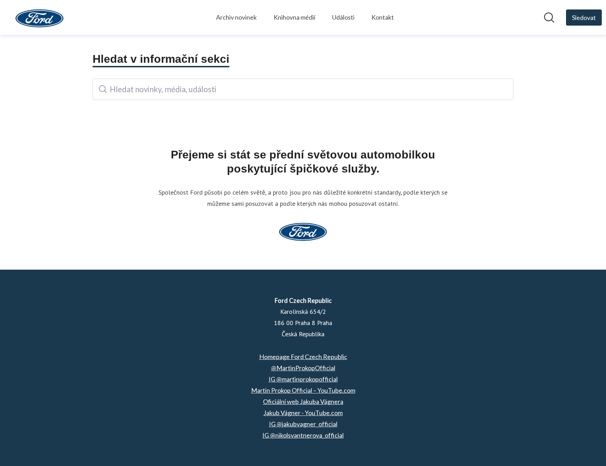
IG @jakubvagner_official (303, 424)
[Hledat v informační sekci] (549, 17)
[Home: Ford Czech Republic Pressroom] (39, 17)
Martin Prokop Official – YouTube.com (303, 390)
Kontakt (382, 17)
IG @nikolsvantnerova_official (303, 435)
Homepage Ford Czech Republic (303, 356)
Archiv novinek (236, 17)
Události (343, 17)
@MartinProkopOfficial (303, 368)
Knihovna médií (294, 17)
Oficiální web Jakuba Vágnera (303, 401)
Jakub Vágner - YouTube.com (303, 413)
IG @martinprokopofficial (303, 379)
